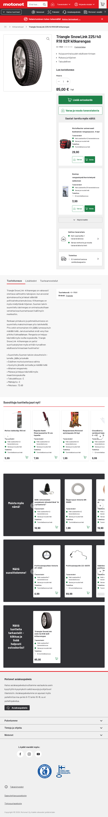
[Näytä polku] (5, 26)
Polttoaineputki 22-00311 (78, 566)
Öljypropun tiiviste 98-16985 (76, 501)
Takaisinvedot (17, 786)
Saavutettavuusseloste (15, 795)
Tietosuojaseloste (13, 803)
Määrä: (59, 75)
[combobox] (34, 4)
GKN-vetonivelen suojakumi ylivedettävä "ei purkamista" (46, 502)
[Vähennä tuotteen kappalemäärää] (58, 81)
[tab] (37, 12)
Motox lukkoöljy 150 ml (15, 430)
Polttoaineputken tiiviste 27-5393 (46, 567)
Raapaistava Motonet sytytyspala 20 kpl (73, 431)
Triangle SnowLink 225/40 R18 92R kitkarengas (43, 633)
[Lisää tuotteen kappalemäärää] (67, 81)
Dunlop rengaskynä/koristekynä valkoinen (83, 177)
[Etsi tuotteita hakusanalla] (44, 4)
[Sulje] (102, 19)
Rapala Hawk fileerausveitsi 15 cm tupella (43, 433)
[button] (100, 436)
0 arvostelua (80, 47)
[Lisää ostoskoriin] (26, 457)
